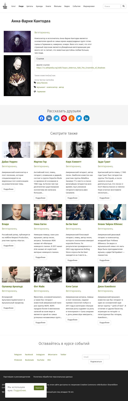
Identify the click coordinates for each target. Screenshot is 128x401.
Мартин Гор (40, 161)
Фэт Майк (39, 286)
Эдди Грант (104, 161)
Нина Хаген (40, 224)
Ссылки (40, 58)
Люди (21, 6)
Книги (48, 6)
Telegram (18, 354)
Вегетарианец (42, 32)
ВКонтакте (52, 354)
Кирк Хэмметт (73, 161)
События (76, 6)
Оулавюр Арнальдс (12, 286)
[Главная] (6, 6)
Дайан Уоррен (9, 161)
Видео (67, 6)
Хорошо (39, 388)
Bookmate (29, 360)
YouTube (40, 360)
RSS (49, 360)
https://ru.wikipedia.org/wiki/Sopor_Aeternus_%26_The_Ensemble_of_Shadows (70, 68)
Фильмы (57, 6)
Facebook (29, 354)
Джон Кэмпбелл (107, 286)
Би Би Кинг (72, 224)
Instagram (40, 354)
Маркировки (88, 6)
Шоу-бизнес (42, 83)
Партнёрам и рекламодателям (16, 377)
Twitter (63, 354)
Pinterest (18, 360)
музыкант (41, 87)
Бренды (39, 6)
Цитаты (29, 6)
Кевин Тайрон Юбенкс (110, 224)
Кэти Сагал (72, 286)
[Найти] (123, 6)
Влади (5, 224)
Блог (14, 6)
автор (61, 87)
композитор (52, 87)
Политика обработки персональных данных (52, 377)
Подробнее (8, 189)
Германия (41, 91)
